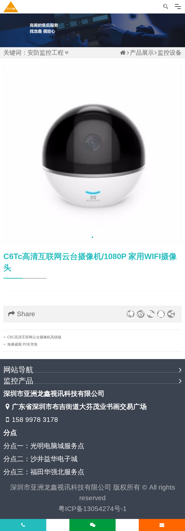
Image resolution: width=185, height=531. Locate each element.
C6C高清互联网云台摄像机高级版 (34, 337)
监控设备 (170, 52)
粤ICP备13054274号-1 (92, 508)
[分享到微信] (151, 314)
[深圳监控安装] (10, 6)
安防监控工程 (45, 52)
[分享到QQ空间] (161, 314)
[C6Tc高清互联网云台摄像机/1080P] (92, 154)
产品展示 (142, 52)
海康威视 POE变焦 (22, 344)
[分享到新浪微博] (141, 314)
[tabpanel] (92, 154)
